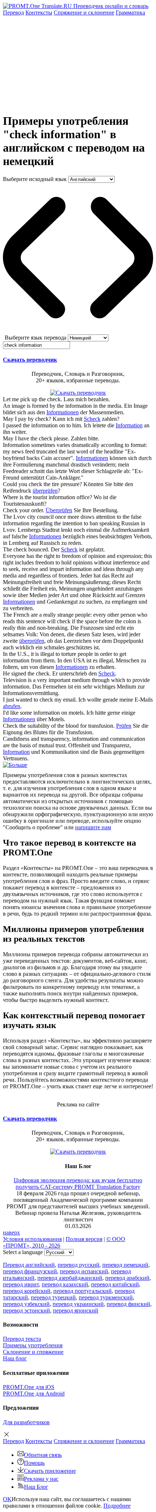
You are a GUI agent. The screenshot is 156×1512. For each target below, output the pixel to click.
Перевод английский (29, 1265)
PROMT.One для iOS (28, 1387)
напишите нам (93, 827)
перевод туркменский (106, 1297)
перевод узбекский (26, 1304)
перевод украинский (78, 1304)
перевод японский (75, 1310)
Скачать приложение (50, 1471)
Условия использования (32, 1239)
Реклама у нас (41, 1479)
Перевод (13, 12)
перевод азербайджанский (69, 1278)
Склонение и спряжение (33, 1352)
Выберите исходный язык (35, 179)
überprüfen (45, 491)
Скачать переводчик (30, 360)
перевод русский (78, 1265)
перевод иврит (21, 1284)
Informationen (62, 412)
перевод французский (30, 1271)
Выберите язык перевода (35, 337)
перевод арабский (127, 1278)
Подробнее (117, 1506)
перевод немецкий (125, 1265)
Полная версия (84, 1239)
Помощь (34, 1463)
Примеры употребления (32, 1345)
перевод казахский (65, 1284)
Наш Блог (36, 1487)
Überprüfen (59, 510)
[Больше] (15, 765)
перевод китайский (115, 1284)
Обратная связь (43, 1455)
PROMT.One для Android (34, 1393)
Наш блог (15, 1358)
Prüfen (123, 726)
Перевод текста (22, 1339)
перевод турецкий (53, 1297)
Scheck (92, 419)
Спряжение (84, 12)
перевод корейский (26, 1291)
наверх (11, 1232)
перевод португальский (82, 1291)
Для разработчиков (26, 1422)
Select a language (23, 1252)
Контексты (38, 12)
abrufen (11, 706)
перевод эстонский (26, 1310)
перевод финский (128, 1304)
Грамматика (130, 12)
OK (7, 1499)
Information (129, 425)
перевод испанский (84, 1271)
